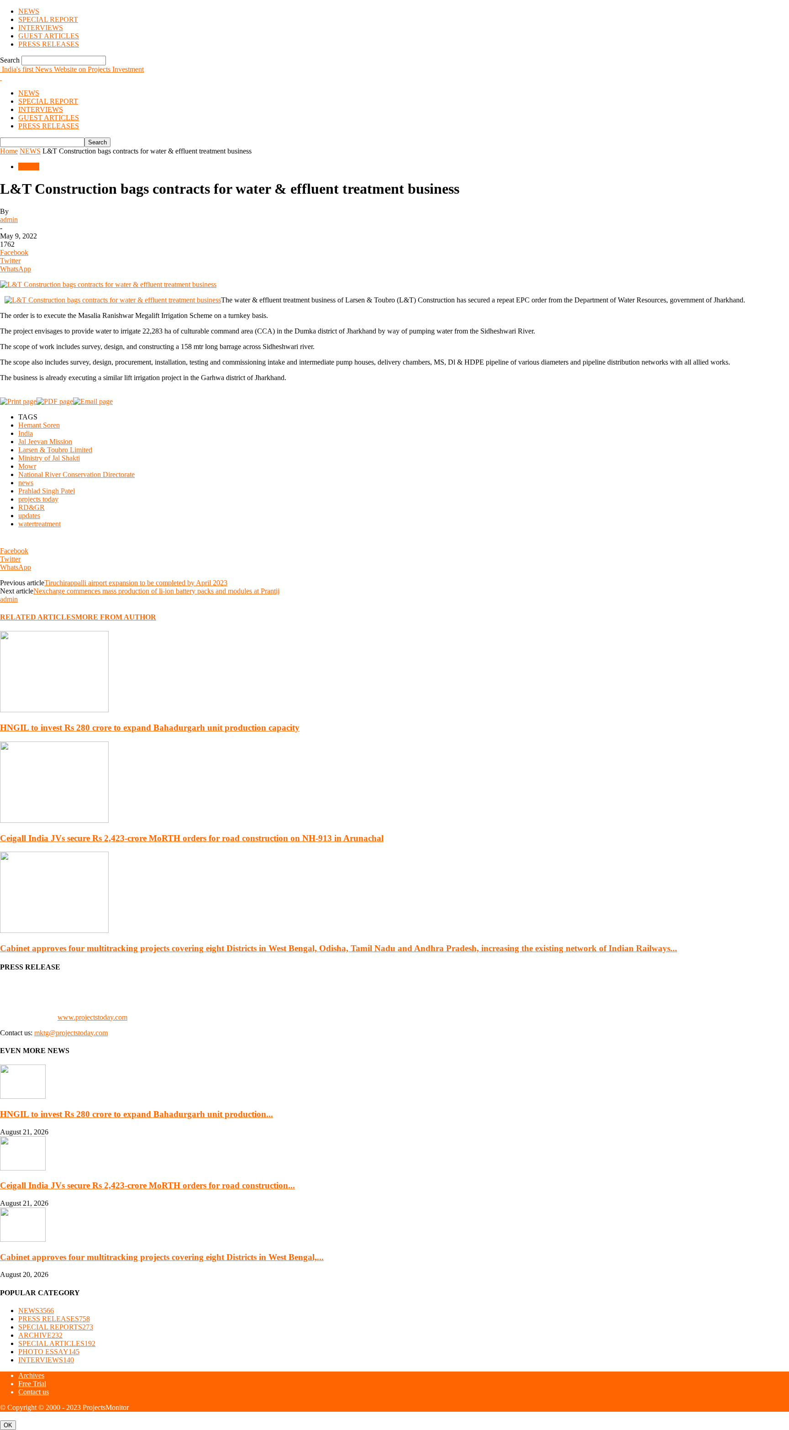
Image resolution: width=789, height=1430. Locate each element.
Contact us (33, 1392)
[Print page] (18, 401)
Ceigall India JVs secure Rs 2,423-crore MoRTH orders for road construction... (147, 1185)
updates (29, 515)
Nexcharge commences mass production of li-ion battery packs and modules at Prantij (156, 591)
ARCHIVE (40, 1335)
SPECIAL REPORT (48, 19)
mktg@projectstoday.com (71, 1033)
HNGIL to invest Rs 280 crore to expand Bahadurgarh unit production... (136, 1114)
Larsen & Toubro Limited (55, 450)
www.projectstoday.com (92, 1017)
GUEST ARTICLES (48, 36)
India (25, 433)
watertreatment (39, 524)
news (25, 483)
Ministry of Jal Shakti (49, 458)
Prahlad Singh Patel (46, 491)
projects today (38, 499)
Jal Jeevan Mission (45, 441)
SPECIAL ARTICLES (56, 1343)
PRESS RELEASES (48, 44)
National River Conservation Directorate (76, 474)
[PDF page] (55, 401)
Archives (31, 1375)
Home (9, 151)
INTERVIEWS (40, 28)
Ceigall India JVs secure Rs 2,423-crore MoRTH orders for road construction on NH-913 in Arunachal (192, 838)
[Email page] (93, 401)
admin (9, 219)
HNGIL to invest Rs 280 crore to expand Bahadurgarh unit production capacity (150, 727)
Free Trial (32, 1384)
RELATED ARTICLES (37, 617)
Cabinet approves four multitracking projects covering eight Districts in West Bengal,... (162, 1257)
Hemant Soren (39, 425)
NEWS (28, 11)
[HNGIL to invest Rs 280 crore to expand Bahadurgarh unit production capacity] (54, 710)
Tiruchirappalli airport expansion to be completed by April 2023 (135, 583)
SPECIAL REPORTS (55, 1327)
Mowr (27, 466)
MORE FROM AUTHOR (115, 617)
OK (8, 1425)
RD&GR (31, 507)
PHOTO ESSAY (48, 1352)
